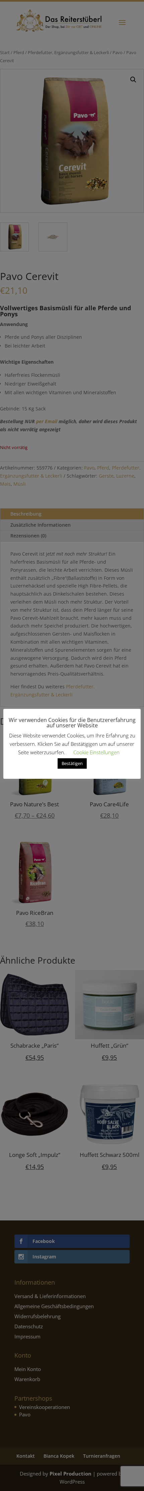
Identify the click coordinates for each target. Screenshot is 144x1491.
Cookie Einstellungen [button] (96, 752)
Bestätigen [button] (72, 763)
